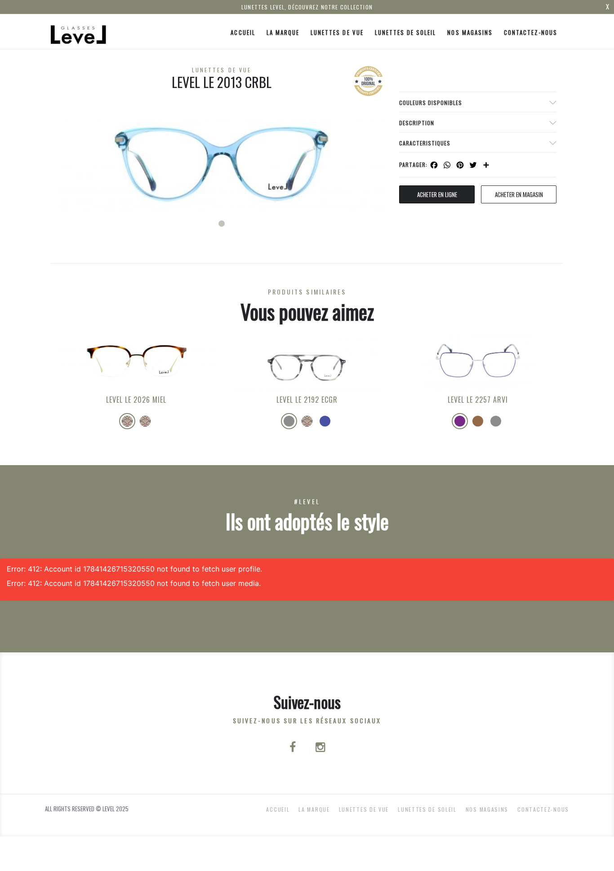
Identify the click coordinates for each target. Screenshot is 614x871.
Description (416, 123)
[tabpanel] (222, 162)
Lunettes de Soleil (405, 32)
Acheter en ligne (437, 194)
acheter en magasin (519, 194)
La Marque (283, 32)
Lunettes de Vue (337, 32)
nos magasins (469, 32)
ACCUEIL (243, 32)
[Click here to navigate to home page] (79, 31)
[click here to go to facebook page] (293, 748)
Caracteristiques (424, 143)
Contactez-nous (531, 32)
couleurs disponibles (430, 102)
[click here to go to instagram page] (320, 748)
